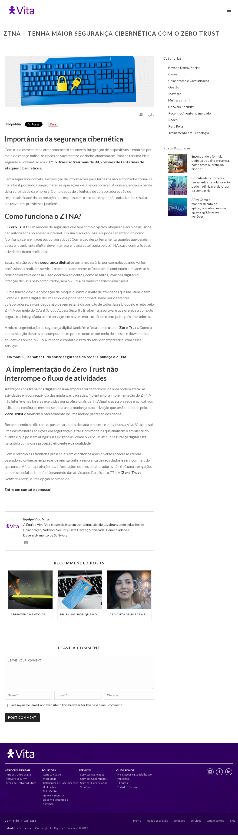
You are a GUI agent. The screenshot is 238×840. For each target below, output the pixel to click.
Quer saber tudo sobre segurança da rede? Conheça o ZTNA (74, 356)
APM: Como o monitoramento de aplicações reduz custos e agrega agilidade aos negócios (209, 208)
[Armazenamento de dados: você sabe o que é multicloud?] (30, 589)
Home (137, 820)
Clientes (122, 782)
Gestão (173, 87)
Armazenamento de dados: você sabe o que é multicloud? (32, 614)
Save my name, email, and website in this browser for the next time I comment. (66, 705)
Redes (173, 120)
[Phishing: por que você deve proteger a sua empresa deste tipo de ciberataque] (80, 589)
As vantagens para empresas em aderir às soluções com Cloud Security (130, 614)
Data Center (50, 791)
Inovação (175, 94)
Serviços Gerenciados (93, 782)
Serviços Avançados (92, 774)
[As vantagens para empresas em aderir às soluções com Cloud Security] (129, 589)
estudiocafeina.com (19, 828)
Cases (172, 74)
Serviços (196, 820)
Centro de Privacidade (21, 820)
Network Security (181, 107)
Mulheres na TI (179, 100)
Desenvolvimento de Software (55, 801)
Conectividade (52, 774)
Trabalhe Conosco (128, 787)
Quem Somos (215, 820)
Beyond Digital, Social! (184, 68)
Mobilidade (49, 778)
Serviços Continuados (93, 778)
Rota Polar (175, 126)
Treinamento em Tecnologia (188, 133)
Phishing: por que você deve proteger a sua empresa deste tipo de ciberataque (81, 614)
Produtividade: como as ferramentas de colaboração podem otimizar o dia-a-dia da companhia (211, 184)
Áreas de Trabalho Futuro (21, 782)
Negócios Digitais (157, 820)
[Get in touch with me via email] (26, 543)
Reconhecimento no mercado (189, 113)
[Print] (141, 114)
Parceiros (123, 778)
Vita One (85, 787)
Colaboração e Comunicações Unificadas (60, 785)
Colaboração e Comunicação (188, 81)
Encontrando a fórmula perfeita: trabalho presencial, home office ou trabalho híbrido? (211, 163)
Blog (232, 820)
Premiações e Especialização (134, 774)
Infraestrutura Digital (19, 774)
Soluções (179, 820)
